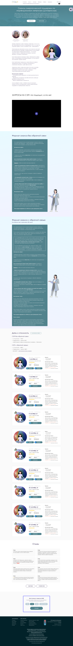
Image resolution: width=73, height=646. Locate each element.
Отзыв (14, 550)
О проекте (13, 620)
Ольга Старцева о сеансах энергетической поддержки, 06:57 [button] (16, 40)
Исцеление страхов (32, 622)
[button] (31, 4)
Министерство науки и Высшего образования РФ (37, 641)
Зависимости (22, 625)
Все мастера (14, 621)
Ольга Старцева (48, 358)
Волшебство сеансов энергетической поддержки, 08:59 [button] (25, 40)
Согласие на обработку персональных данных (36, 635)
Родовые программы (23, 620)
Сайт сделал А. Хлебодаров (56, 625)
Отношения (22, 621)
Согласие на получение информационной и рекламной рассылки (36, 637)
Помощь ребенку (23, 622)
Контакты (13, 625)
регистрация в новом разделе (25, 350)
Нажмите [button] (16, 162)
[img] (15, 2)
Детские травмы (31, 621)
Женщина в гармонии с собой (34, 620)
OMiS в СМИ (14, 622)
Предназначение (31, 625)
